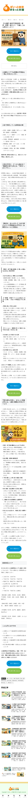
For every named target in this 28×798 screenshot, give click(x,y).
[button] (25, 422)
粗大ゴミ (11, 682)
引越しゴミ (5, 682)
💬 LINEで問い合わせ (14, 58)
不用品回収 (17, 678)
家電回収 (21, 680)
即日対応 (4, 680)
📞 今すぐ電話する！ (14, 51)
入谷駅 (23, 678)
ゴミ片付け (10, 678)
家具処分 (15, 680)
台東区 (4, 678)
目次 (12, 65)
